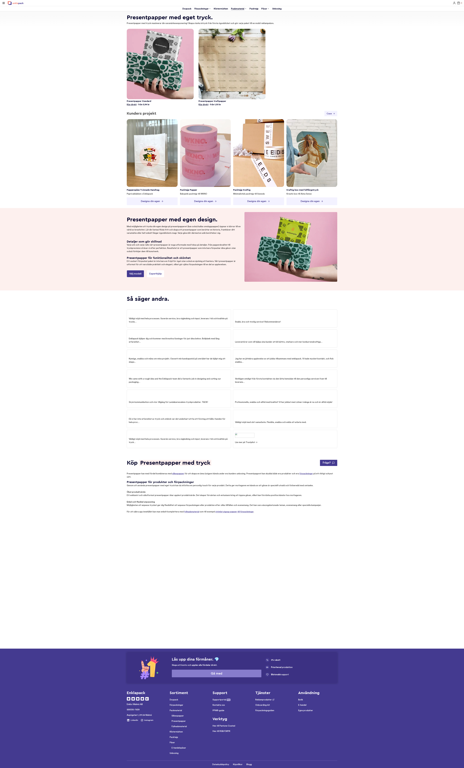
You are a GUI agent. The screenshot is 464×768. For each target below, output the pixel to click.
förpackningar (306, 474)
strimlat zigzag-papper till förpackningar (234, 512)
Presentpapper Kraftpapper (212, 101)
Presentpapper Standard (139, 101)
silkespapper (178, 474)
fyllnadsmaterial (191, 512)
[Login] (454, 3)
